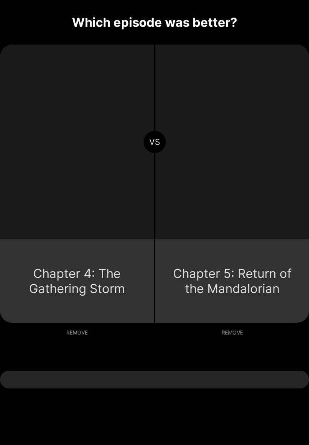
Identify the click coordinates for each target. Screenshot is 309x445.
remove (77, 332)
